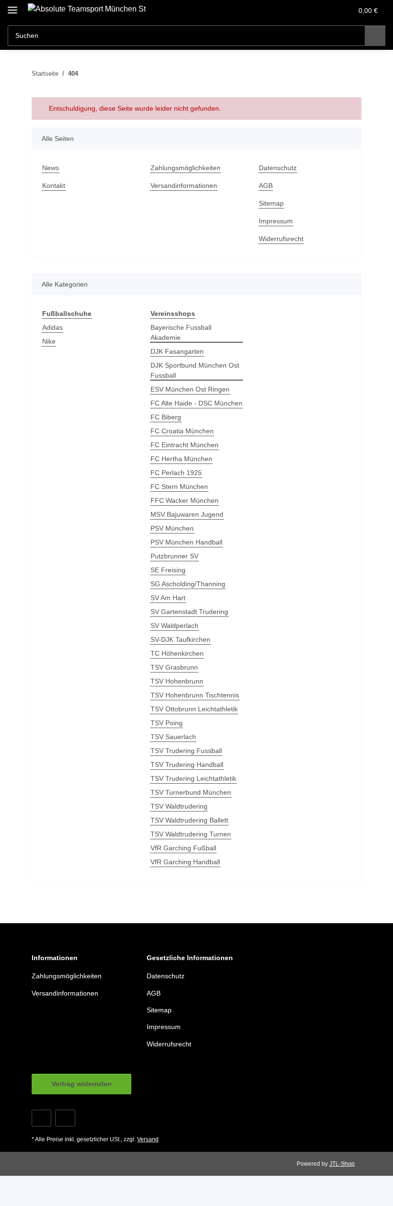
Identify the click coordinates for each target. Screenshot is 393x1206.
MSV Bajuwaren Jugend (186, 514)
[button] (307, 10)
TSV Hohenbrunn (176, 681)
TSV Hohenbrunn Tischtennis (194, 695)
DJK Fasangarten (177, 351)
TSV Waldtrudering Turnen (190, 834)
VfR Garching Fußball (183, 848)
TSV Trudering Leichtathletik (193, 778)
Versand (148, 1139)
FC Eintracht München (184, 445)
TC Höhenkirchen (177, 653)
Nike (49, 341)
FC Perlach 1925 (176, 472)
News (50, 168)
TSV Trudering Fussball (186, 750)
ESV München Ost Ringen (190, 389)
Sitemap (271, 203)
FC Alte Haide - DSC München (196, 403)
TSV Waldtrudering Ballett (189, 820)
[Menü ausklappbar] (12, 6)
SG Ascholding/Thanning (187, 584)
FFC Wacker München (184, 500)
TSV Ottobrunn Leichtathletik (194, 709)
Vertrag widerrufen (82, 1084)
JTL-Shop (342, 1163)
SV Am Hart (167, 598)
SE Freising (167, 570)
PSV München (172, 528)
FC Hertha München (181, 459)
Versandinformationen (183, 185)
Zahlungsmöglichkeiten (185, 168)
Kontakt (53, 185)
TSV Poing (166, 723)
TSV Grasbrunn (174, 667)
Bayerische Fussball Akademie (180, 332)
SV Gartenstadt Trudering (189, 611)
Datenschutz (278, 168)
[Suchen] (375, 35)
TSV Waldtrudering (179, 806)
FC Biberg (165, 417)
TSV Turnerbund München (190, 792)
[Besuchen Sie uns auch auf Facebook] (41, 1118)
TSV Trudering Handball (186, 764)
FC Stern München (179, 486)
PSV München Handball (186, 542)
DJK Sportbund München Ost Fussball (194, 370)
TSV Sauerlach (173, 737)
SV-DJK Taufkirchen (180, 639)
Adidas (52, 327)
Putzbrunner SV (174, 556)
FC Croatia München (182, 431)
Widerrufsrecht (281, 239)
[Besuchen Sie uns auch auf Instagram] (65, 1118)
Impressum (276, 221)
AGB (266, 185)
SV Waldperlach (174, 625)
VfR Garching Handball (185, 862)
